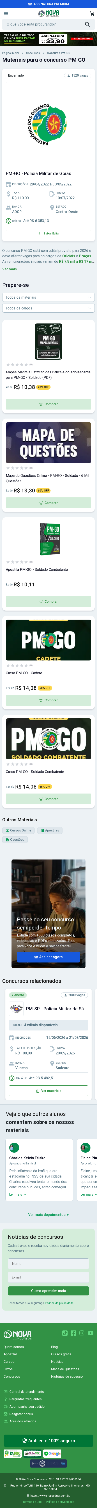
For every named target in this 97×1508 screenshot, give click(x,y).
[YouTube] (90, 1333)
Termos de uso (32, 1501)
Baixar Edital (51, 233)
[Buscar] (90, 24)
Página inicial (10, 53)
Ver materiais (51, 1091)
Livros (8, 1369)
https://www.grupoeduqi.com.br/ (50, 1495)
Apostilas (11, 1354)
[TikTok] (65, 1333)
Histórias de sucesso (67, 1377)
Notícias (57, 1362)
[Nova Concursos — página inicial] (48, 13)
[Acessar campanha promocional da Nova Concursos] (48, 39)
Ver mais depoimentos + (48, 1215)
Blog (54, 1347)
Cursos (9, 1362)
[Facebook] (73, 1333)
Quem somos (14, 1347)
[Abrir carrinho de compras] (92, 13)
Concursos (33, 53)
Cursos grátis (61, 1354)
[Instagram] (82, 1333)
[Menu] (5, 13)
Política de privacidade (59, 1303)
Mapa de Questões (65, 1369)
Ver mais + (11, 269)
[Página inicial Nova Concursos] (18, 1334)
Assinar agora (51, 957)
